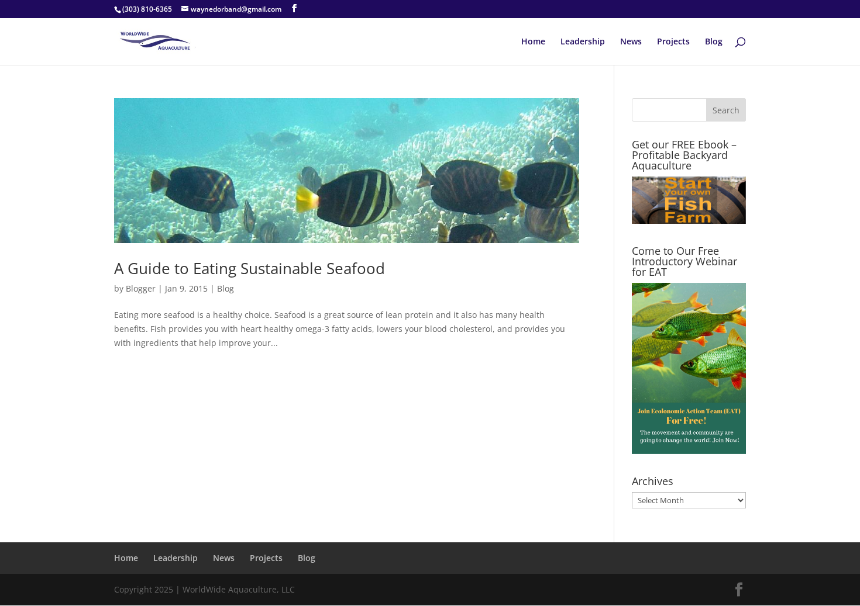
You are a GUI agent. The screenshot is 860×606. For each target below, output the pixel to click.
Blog (714, 42)
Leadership (582, 42)
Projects (673, 42)
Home (533, 42)
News (631, 42)
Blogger (141, 288)
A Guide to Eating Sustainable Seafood (249, 268)
